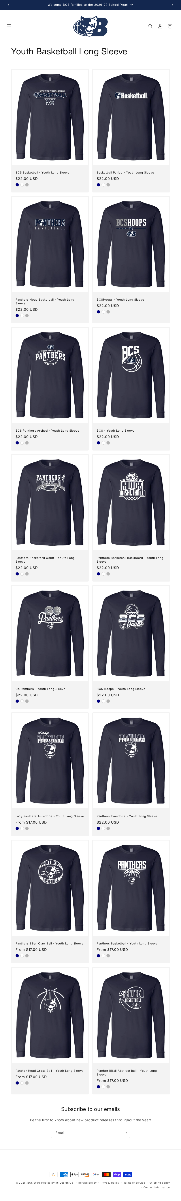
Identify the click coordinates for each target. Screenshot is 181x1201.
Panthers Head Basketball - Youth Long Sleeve (44, 301)
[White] (22, 184)
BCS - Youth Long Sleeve (116, 430)
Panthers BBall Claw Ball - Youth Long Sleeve (49, 943)
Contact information (156, 1187)
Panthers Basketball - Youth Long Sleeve (127, 943)
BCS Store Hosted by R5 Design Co (50, 1182)
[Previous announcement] (8, 5)
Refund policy (87, 1182)
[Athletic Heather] (27, 184)
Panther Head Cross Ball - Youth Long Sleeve (49, 1070)
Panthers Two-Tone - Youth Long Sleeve (127, 816)
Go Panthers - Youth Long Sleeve (40, 689)
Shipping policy (159, 1182)
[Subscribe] (125, 1133)
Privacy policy (110, 1182)
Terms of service (134, 1182)
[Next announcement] (172, 5)
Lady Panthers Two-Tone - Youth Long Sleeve (49, 816)
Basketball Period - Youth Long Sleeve (125, 172)
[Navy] (17, 184)
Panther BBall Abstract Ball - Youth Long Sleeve (127, 1072)
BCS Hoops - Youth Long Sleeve (121, 689)
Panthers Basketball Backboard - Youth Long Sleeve (130, 559)
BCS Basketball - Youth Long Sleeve (42, 172)
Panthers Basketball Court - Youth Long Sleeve (45, 559)
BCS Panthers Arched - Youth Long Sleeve (47, 430)
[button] (9, 26)
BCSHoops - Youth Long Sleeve (120, 299)
